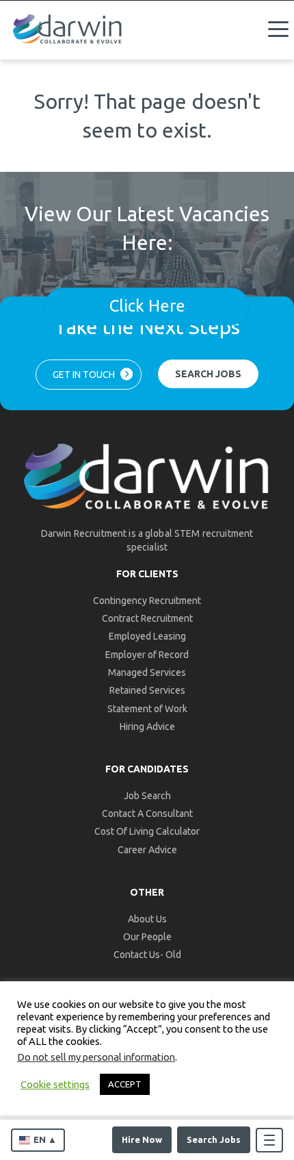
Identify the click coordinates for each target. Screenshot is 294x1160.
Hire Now (142, 1139)
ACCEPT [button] (125, 1084)
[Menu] (278, 29)
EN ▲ (45, 1139)
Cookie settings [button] (55, 1084)
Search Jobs (214, 1139)
